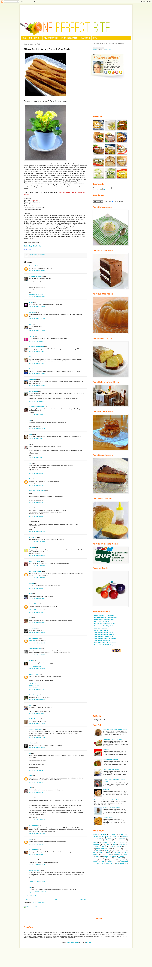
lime (127, 846)
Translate (106, 190)
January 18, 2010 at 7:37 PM (37, 723)
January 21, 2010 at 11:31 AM (37, 864)
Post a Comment (31, 895)
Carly (30, 434)
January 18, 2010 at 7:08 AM (37, 307)
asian (114, 834)
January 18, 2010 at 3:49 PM (37, 632)
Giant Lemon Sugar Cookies (111, 769)
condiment (120, 840)
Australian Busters (108, 818)
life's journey (33, 537)
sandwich (106, 856)
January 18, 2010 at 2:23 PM (37, 578)
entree (115, 844)
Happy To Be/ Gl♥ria (35, 561)
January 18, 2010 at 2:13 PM (37, 566)
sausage (122, 856)
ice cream (96, 846)
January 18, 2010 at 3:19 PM (37, 598)
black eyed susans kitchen (37, 406)
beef (122, 834)
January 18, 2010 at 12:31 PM (37, 473)
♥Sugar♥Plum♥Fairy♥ (35, 648)
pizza (94, 852)
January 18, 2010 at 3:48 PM (37, 622)
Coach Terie (32, 312)
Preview (95, 50)
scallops (101, 858)
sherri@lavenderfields (35, 729)
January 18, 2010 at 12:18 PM (37, 458)
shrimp (108, 858)
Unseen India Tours (34, 266)
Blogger (88, 942)
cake (115, 836)
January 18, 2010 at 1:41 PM (37, 531)
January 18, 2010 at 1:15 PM (37, 516)
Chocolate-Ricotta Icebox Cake (111, 808)
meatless (117, 849)
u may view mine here (35, 666)
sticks (39, 256)
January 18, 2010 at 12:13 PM (37, 439)
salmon (126, 854)
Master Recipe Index (35, 38)
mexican (125, 849)
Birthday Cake (33, 610)
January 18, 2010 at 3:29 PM (37, 612)
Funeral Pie (106, 749)
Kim (30, 787)
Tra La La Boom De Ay (35, 571)
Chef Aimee (32, 628)
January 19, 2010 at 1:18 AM (37, 820)
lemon (119, 846)
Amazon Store (85, 38)
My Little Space (33, 825)
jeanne (31, 798)
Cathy (31, 357)
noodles (98, 851)
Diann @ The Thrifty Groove (37, 491)
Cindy (30, 324)
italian (104, 846)
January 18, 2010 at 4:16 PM (37, 655)
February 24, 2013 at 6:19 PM (37, 881)
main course (102, 849)
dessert (96, 844)
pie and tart (122, 850)
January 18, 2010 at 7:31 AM (37, 319)
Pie (30, 420)
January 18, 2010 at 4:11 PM (37, 643)
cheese (99, 838)
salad (117, 854)
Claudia (31, 369)
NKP (30, 479)
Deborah (31, 743)
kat (30, 753)
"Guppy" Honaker (34, 674)
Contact (95, 38)
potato (109, 852)
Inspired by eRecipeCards (36, 346)
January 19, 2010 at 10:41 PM (37, 854)
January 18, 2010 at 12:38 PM (37, 485)
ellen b (31, 508)
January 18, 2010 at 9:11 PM (37, 737)
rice (110, 854)
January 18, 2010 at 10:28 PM (37, 770)
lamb (111, 846)
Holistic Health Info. (34, 685)
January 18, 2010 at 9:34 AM (37, 373)
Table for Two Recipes (51, 38)
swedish (95, 861)
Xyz (30, 887)
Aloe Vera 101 (33, 683)
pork (101, 852)
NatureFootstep (33, 695)
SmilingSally (32, 379)
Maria (30, 593)
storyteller (32, 547)
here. (114, 69)
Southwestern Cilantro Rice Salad (112, 739)
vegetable (124, 861)
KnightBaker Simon (35, 870)
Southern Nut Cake (108, 790)
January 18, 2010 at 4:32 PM (37, 668)
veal (117, 861)
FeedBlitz (108, 50)
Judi (30, 463)
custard (122, 842)
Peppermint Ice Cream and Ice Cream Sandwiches (108, 800)
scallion (95, 858)
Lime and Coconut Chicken (110, 759)
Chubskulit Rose (34, 604)
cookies (95, 842)
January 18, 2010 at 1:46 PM (37, 555)
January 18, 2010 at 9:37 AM (37, 385)
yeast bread (120, 863)
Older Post (83, 899)
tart (103, 861)
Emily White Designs (73, 942)
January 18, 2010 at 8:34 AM (37, 351)
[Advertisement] (76, 10)
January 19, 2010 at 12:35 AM (37, 792)
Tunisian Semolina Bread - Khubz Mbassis (115, 729)
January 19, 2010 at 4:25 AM (37, 833)
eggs (108, 844)
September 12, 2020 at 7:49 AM (37, 892)
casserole (125, 836)
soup (112, 860)
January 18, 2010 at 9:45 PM (37, 747)
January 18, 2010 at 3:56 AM (37, 270)
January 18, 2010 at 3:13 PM (37, 588)
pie (114, 851)
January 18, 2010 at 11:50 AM (37, 428)
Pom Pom (32, 336)
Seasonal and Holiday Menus (69, 38)
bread (30, 256)
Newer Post (28, 899)
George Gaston (33, 391)
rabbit (104, 854)
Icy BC (31, 302)
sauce (114, 856)
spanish (122, 860)
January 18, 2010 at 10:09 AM (37, 415)
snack (103, 860)
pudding (118, 852)
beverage (96, 836)
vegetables (100, 863)
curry (114, 842)
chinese (35, 256)
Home (24, 38)
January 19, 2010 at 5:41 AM (37, 844)
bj (29, 444)
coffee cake (108, 840)
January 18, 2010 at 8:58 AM (37, 363)
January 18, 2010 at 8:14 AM (37, 330)
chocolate (96, 840)
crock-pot (106, 842)
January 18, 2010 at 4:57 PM (37, 689)
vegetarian (109, 863)
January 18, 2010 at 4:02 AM (37, 296)
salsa (98, 856)
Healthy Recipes (33, 687)
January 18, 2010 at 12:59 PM (37, 502)
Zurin (30, 839)
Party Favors (32, 640)
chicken (111, 838)
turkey (110, 861)
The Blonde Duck (34, 719)
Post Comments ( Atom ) (38, 902)
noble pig (31, 583)
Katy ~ (31, 705)
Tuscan (95, 834)
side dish (117, 858)
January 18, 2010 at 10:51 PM (37, 782)
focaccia (123, 844)
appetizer (104, 834)
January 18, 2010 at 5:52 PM (37, 699)
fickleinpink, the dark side (36, 294)
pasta (107, 851)
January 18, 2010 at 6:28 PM (37, 713)
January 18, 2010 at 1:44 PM (37, 542)
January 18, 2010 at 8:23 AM (37, 341)
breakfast (105, 836)
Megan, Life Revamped (35, 276)
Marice (31, 660)
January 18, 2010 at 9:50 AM (37, 401)
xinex (30, 617)
